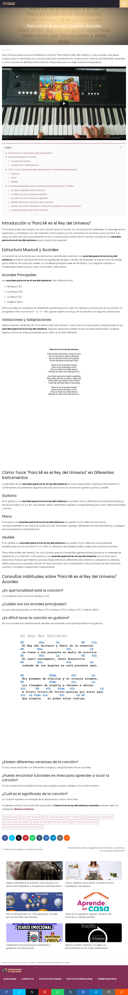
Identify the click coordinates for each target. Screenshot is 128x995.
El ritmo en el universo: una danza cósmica (23, 849)
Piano (13, 177)
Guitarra (15, 173)
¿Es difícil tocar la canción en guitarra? (30, 198)
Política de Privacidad (79, 979)
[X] (19, 838)
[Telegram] (53, 838)
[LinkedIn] (46, 838)
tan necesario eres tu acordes (85, 822)
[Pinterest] (26, 838)
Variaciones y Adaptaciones (25, 165)
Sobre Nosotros (107, 979)
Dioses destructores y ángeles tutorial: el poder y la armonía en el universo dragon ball (96, 849)
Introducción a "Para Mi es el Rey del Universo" (30, 153)
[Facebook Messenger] (12, 838)
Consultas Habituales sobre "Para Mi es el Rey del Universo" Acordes (41, 186)
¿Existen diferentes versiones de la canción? (32, 202)
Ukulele (14, 181)
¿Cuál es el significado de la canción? (29, 210)
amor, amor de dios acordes (34, 817)
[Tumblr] (39, 838)
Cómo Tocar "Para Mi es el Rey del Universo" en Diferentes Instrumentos (42, 169)
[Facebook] (5, 838)
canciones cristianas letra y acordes (64, 817)
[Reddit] (67, 838)
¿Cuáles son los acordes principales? (29, 194)
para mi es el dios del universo (16, 822)
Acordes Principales (20, 161)
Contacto (28, 979)
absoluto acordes (10, 817)
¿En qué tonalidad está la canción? (28, 190)
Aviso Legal (9, 979)
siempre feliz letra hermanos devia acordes (50, 822)
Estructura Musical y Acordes (22, 157)
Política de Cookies (50, 979)
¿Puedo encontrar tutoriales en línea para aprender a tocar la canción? (46, 206)
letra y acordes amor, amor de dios (97, 817)
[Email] (60, 838)
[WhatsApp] (33, 838)
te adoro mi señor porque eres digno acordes (22, 827)
